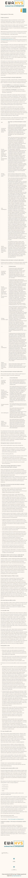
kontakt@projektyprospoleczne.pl (7, 39)
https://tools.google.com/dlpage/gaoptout (16, 819)
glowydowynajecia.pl (16, 875)
